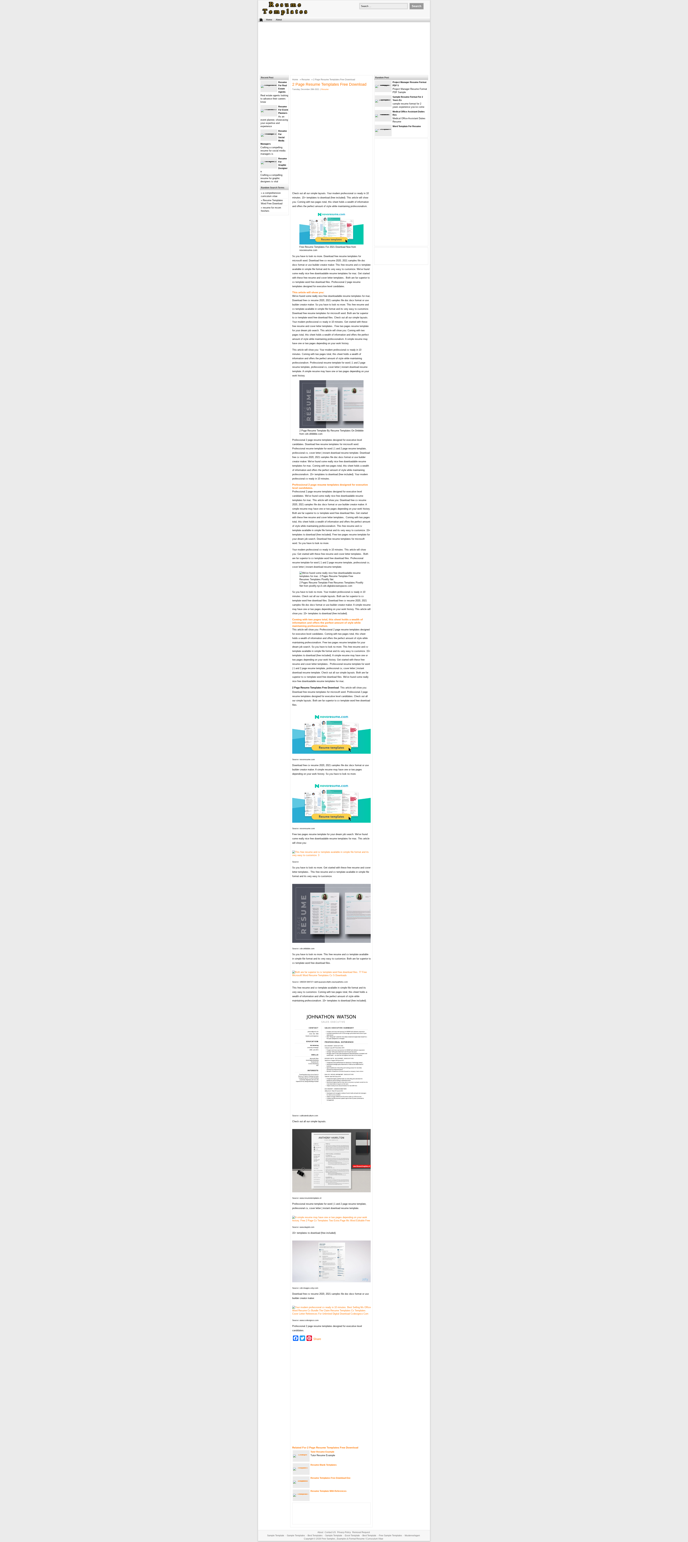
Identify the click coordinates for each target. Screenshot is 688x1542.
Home (269, 19)
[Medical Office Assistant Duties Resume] (383, 114)
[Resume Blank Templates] (301, 1467)
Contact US (330, 1532)
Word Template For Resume (407, 126)
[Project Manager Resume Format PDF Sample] (383, 85)
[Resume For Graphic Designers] (269, 161)
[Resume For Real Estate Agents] (269, 85)
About (279, 19)
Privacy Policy (344, 1532)
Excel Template (352, 1535)
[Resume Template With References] (301, 1493)
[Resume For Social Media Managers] (269, 133)
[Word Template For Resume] (383, 129)
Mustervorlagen (412, 1535)
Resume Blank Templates (323, 1465)
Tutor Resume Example (322, 1452)
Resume (306, 79)
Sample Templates (296, 1535)
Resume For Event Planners (283, 109)
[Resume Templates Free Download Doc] (301, 1480)
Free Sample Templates (390, 1535)
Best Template (369, 1535)
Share (317, 1339)
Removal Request (361, 1532)
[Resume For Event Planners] (269, 109)
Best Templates (315, 1535)
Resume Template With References (328, 1491)
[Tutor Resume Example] (301, 1454)
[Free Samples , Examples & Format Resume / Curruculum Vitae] (285, 15)
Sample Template (275, 1535)
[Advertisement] (344, 48)
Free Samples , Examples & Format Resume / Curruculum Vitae (352, 1539)
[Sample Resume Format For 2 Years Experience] (383, 99)
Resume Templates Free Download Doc (330, 1478)
